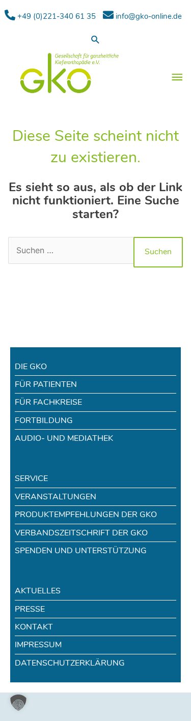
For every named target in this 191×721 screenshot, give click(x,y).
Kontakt (34, 627)
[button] (95, 39)
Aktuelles (38, 590)
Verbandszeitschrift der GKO (81, 532)
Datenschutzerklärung (70, 663)
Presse (30, 609)
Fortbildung (44, 420)
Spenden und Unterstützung (81, 550)
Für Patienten (46, 384)
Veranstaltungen (55, 496)
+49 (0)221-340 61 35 (55, 16)
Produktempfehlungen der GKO (86, 514)
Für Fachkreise (48, 402)
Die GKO (31, 366)
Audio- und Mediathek (64, 438)
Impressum (38, 644)
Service (31, 478)
